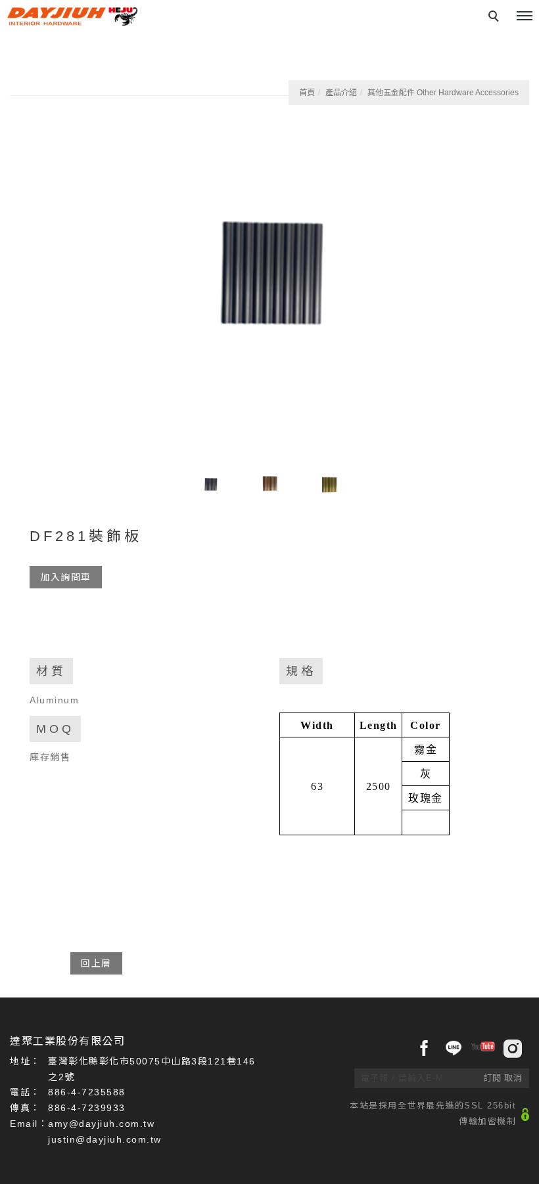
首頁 (307, 92)
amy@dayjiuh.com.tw (101, 1123)
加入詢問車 (65, 577)
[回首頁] (72, 16)
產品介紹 (341, 92)
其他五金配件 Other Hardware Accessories (443, 92)
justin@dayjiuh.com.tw (105, 1139)
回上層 (96, 963)
